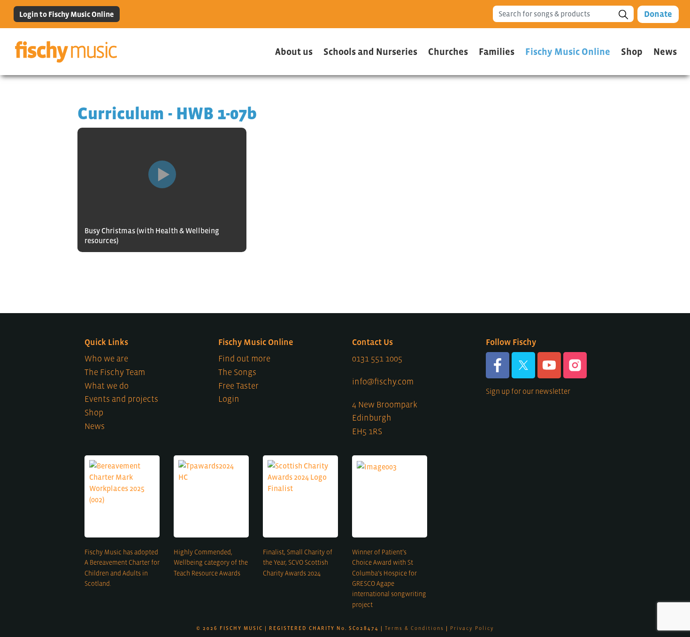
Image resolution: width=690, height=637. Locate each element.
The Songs (237, 372)
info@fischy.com (383, 381)
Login (228, 399)
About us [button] (294, 51)
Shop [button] (632, 51)
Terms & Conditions (414, 628)
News (665, 51)
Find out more (244, 358)
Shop (93, 412)
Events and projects (121, 399)
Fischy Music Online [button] (567, 51)
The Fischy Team (114, 372)
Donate (658, 14)
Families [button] (496, 51)
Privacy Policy (472, 628)
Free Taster (238, 386)
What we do (106, 386)
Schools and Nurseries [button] (370, 51)
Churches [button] (448, 51)
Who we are (106, 358)
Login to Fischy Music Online (66, 14)
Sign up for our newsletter (528, 391)
